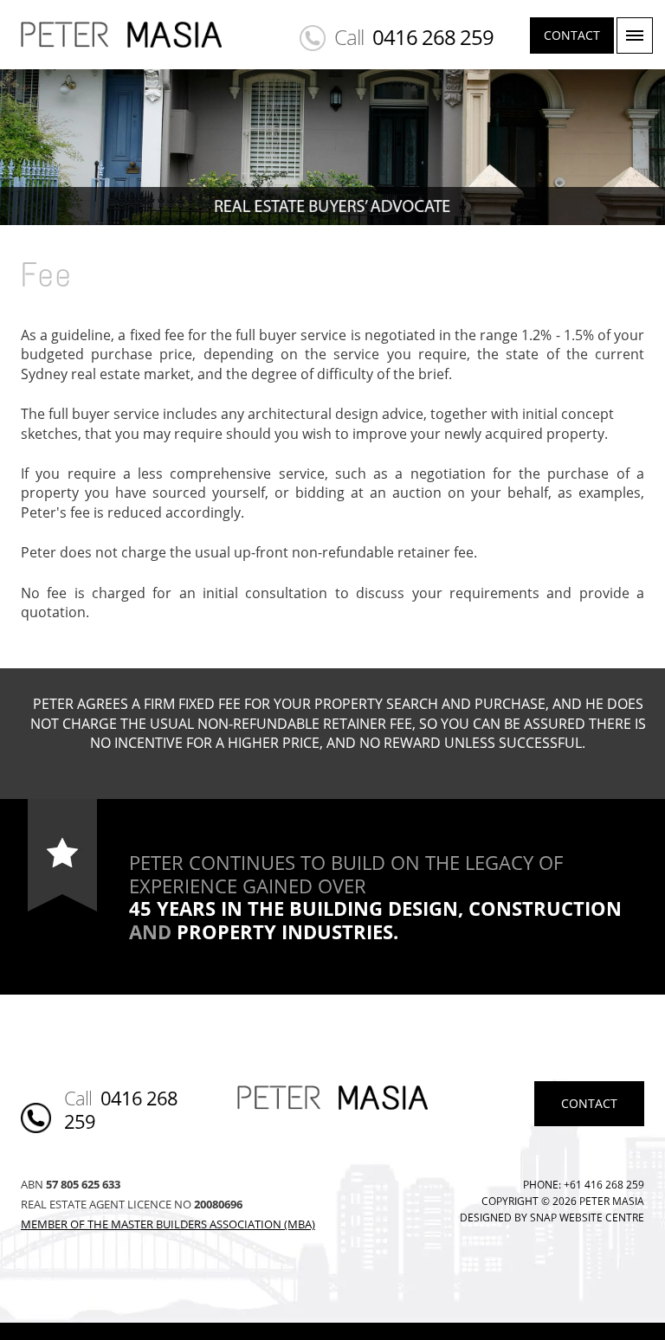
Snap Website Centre (587, 1217)
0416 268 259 (433, 37)
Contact (572, 35)
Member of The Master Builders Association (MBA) (168, 1224)
